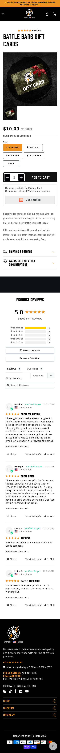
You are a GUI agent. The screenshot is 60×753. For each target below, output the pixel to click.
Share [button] (13, 454)
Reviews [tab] (11, 368)
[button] (4, 14)
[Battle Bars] (29, 14)
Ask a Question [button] (31, 358)
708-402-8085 (29, 672)
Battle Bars (33, 736)
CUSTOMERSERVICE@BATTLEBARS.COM (23, 679)
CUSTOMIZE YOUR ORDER (17, 135)
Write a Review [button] (31, 350)
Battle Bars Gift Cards (17, 446)
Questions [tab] (32, 368)
